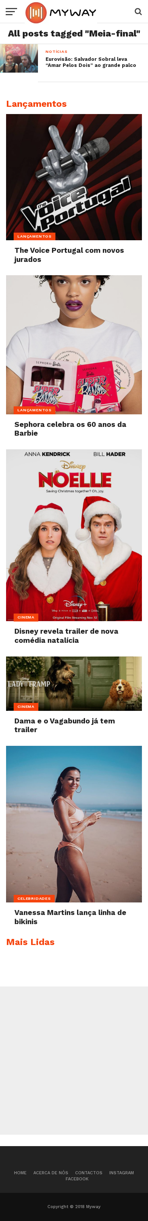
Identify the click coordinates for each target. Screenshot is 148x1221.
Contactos (88, 1172)
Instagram (121, 1172)
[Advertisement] (74, 1060)
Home (20, 1172)
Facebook (77, 1179)
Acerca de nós (50, 1172)
